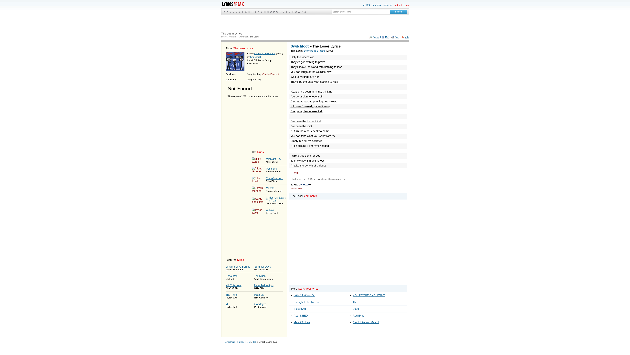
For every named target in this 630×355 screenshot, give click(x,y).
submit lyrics (402, 5)
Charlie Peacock (270, 74)
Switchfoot (255, 57)
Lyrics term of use (296, 188)
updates (387, 5)
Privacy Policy (244, 342)
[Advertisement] (348, 246)
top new (376, 5)
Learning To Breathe (264, 53)
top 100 (366, 5)
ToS (255, 342)
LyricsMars (230, 342)
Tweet (295, 172)
